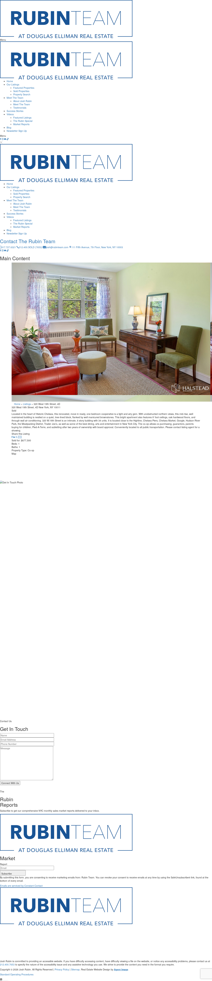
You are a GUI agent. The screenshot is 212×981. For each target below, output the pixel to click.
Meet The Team (15, 97)
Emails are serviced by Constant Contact (21, 885)
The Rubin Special (22, 121)
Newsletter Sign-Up (17, 130)
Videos (10, 114)
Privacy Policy (62, 969)
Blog (9, 127)
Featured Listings (22, 117)
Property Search (21, 94)
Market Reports (21, 124)
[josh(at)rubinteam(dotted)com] (20, 437)
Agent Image (121, 969)
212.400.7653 (7, 964)
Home (10, 81)
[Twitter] (17, 437)
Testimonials (19, 107)
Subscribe (6, 873)
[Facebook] (12, 437)
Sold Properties (21, 91)
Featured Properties (23, 87)
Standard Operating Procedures (16, 974)
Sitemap (75, 969)
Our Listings (13, 84)
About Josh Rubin (22, 101)
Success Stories (15, 111)
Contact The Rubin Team (27, 241)
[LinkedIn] (14, 437)
